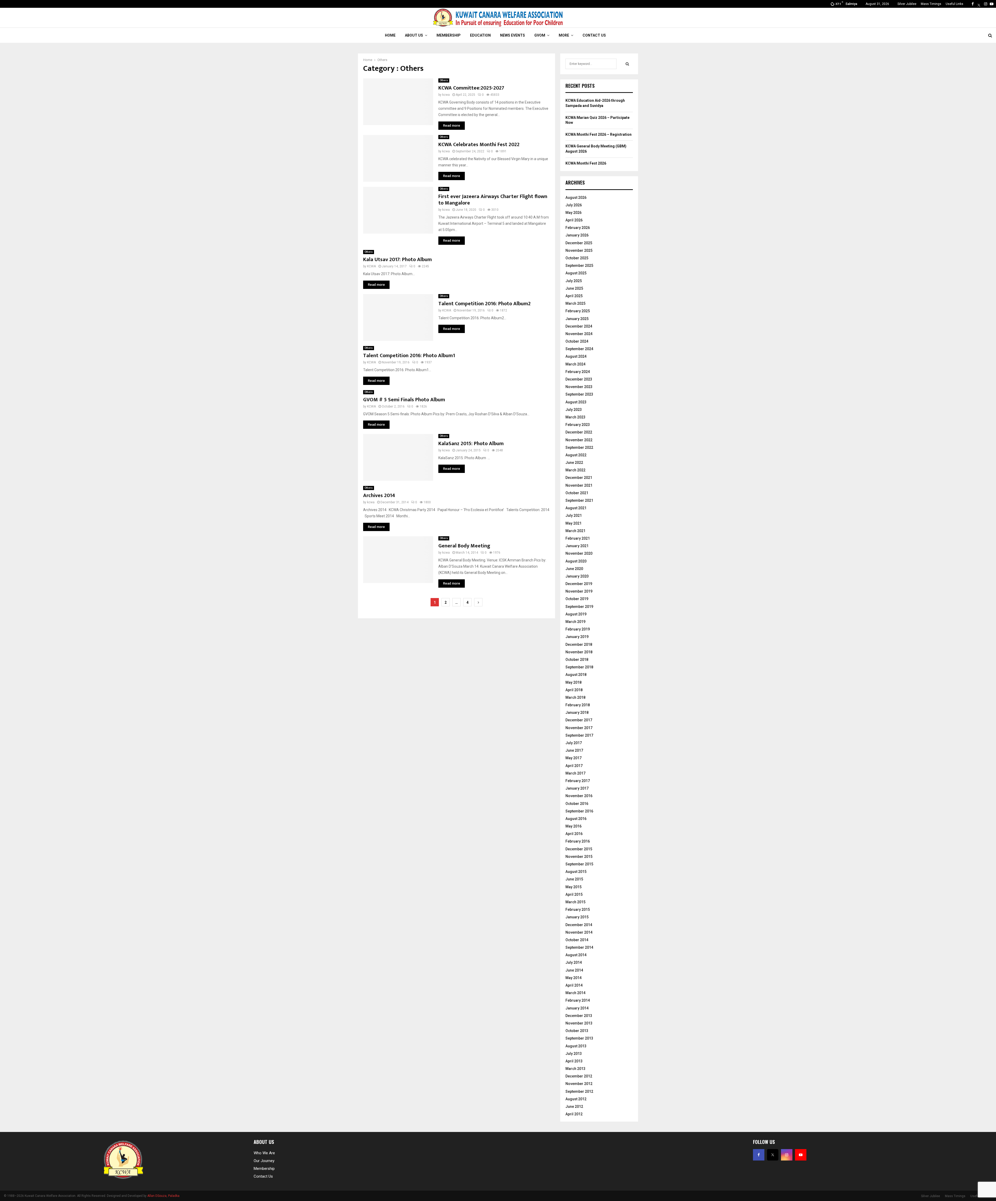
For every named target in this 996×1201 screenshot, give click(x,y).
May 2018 (573, 682)
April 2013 (574, 1061)
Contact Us (594, 35)
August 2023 (575, 402)
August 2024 (575, 356)
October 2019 (576, 599)
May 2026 (573, 213)
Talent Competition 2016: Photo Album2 (484, 303)
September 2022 (579, 447)
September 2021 (579, 500)
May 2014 (573, 978)
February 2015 (577, 909)
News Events (512, 35)
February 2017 (577, 781)
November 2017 (578, 728)
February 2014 (577, 1000)
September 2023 (579, 394)
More (564, 35)
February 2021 (577, 538)
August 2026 (575, 197)
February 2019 (577, 629)
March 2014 (575, 993)
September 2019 (579, 607)
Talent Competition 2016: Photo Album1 (409, 355)
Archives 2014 (379, 495)
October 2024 (576, 341)
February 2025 (577, 311)
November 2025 (578, 250)
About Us (414, 35)
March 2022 (575, 470)
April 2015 (574, 894)
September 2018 (579, 667)
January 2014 (577, 1008)
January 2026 (577, 235)
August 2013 (575, 1046)
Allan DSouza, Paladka (163, 1196)
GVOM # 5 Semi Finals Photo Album (404, 399)
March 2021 (575, 531)
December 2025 (578, 243)
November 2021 (578, 485)
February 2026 (577, 228)
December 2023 (578, 379)
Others (444, 80)
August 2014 (575, 955)
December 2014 (578, 925)
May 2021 (573, 523)
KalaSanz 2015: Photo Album (471, 443)
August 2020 (575, 561)
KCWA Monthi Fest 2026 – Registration (598, 134)
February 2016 (577, 841)
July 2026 (573, 205)
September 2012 (579, 1091)
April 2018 (574, 690)
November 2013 (578, 1023)
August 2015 (575, 872)
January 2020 (577, 576)
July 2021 (573, 515)
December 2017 (578, 720)
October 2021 (576, 493)
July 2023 (573, 410)
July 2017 (573, 743)
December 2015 (578, 849)
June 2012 (574, 1106)
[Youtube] (991, 4)
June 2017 (574, 750)
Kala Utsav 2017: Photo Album (397, 259)
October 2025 (576, 258)
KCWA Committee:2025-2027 (471, 88)
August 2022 (575, 455)
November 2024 (578, 334)
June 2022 (574, 462)
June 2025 (574, 288)
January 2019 (577, 637)
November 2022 (578, 440)
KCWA (371, 266)
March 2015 (575, 902)
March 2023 (575, 417)
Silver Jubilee (906, 4)
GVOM (539, 35)
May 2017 (573, 758)
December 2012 (578, 1076)
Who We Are (264, 1153)
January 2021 (577, 546)
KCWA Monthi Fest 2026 (585, 163)
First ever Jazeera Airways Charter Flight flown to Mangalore (492, 199)
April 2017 (574, 766)
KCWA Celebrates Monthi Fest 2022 (479, 144)
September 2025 (579, 265)
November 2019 (578, 591)
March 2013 (575, 1069)
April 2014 (574, 985)
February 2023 (577, 425)
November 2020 (578, 553)
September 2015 (579, 864)
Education (480, 35)
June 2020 (574, 569)
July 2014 (573, 962)
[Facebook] (973, 4)
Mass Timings (931, 4)
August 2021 (575, 508)
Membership (449, 35)
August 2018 (575, 675)
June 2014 (574, 970)
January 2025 (577, 319)
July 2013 (573, 1053)
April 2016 (574, 834)
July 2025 (573, 281)
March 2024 (575, 364)
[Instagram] (985, 4)
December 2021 (578, 478)
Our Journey (264, 1160)
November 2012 (578, 1084)
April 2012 (574, 1114)
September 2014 (579, 947)
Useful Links (954, 4)
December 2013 (578, 1016)
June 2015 (574, 879)
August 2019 (575, 614)
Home (390, 35)
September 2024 (579, 349)
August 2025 (575, 273)
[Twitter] (978, 4)
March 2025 (575, 303)
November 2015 (578, 856)
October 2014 (576, 940)
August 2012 (575, 1099)
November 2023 (578, 387)
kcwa (446, 95)
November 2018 (578, 652)
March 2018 (575, 697)
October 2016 (576, 804)
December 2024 (578, 326)
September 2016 (579, 811)
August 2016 (575, 819)
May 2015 (573, 887)
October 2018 (576, 659)
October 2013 (576, 1031)
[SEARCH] (627, 64)
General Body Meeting (464, 545)
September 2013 (579, 1038)
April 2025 (574, 296)
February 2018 (577, 705)
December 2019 (578, 584)
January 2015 (577, 917)
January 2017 (577, 788)
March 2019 (575, 622)
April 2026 (574, 220)
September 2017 (579, 735)
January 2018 (577, 712)
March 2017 (575, 773)
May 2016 (573, 826)
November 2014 (578, 932)
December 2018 (578, 644)
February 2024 (577, 372)
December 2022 (578, 432)
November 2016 (578, 796)
